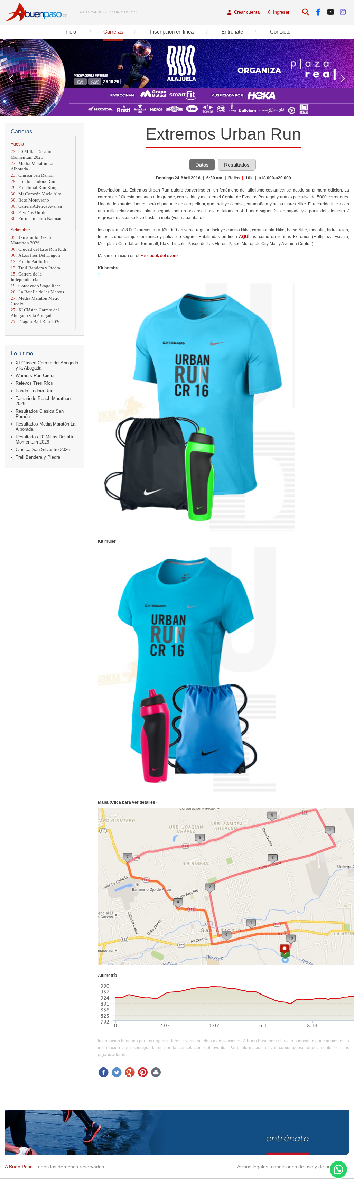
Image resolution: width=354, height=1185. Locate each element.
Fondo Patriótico (30, 261)
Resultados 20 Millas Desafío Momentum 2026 (45, 439)
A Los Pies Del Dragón (35, 255)
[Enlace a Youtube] (331, 12)
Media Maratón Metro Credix (35, 301)
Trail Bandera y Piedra (35, 267)
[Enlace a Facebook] (318, 12)
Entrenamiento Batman (36, 218)
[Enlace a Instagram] (343, 12)
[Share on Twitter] (116, 1072)
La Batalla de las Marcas (37, 292)
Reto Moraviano (30, 200)
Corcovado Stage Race (36, 285)
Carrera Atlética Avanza (36, 206)
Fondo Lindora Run (33, 181)
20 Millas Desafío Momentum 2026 (31, 154)
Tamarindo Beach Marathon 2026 (31, 240)
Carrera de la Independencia (26, 276)
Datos (202, 165)
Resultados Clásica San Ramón (40, 414)
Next (343, 78)
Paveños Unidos (29, 212)
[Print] (155, 1072)
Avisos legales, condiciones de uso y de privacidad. (293, 1166)
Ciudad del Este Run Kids (39, 249)
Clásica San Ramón (33, 175)
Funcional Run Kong (34, 187)
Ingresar (280, 12)
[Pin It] (142, 1072)
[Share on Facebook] (103, 1072)
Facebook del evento (160, 255)
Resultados (237, 165)
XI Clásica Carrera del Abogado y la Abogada (35, 312)
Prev (11, 78)
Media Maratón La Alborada (32, 166)
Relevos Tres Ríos (34, 383)
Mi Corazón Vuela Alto (36, 193)
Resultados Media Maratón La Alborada (45, 426)
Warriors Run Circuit (36, 375)
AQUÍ (244, 236)
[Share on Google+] (129, 1072)
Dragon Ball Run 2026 (36, 321)
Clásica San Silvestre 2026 (43, 449)
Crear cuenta (246, 12)
